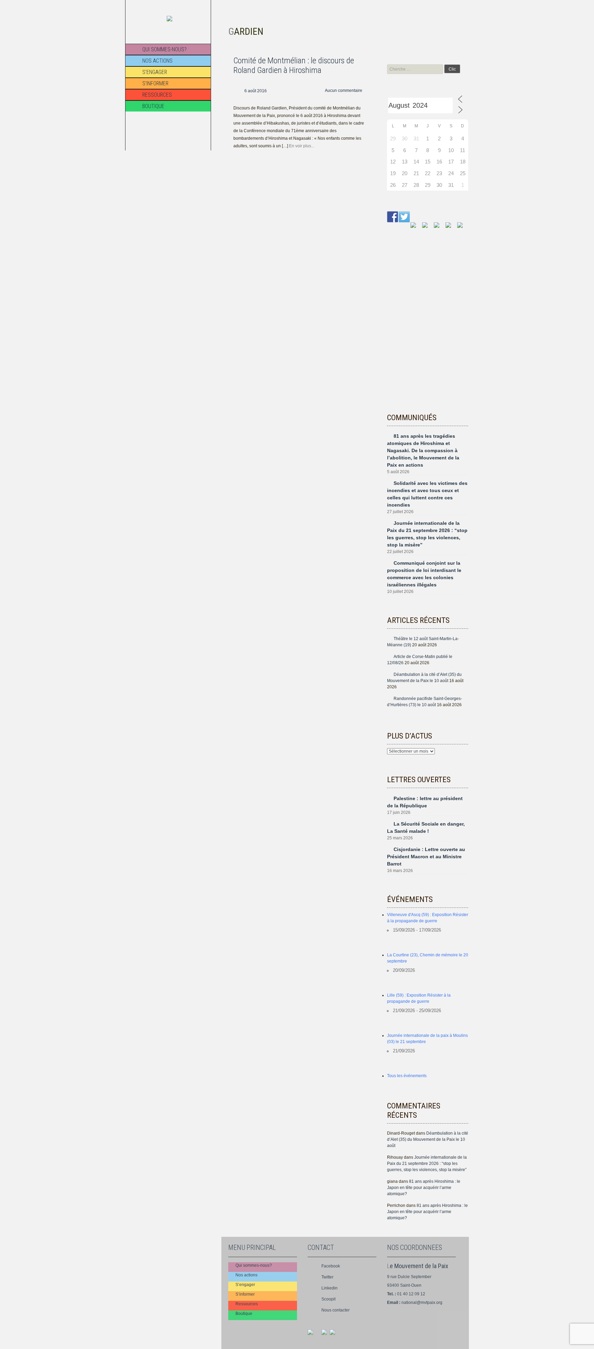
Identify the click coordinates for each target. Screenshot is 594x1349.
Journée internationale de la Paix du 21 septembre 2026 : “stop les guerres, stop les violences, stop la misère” (427, 1163)
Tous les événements (407, 1075)
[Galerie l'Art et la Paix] (415, 227)
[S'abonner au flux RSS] (427, 227)
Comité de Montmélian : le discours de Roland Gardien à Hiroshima (293, 65)
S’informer (155, 83)
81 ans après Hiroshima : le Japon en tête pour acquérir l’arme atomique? (423, 1187)
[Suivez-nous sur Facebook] (392, 216)
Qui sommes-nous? (164, 49)
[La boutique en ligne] (451, 227)
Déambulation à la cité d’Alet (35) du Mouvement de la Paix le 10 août (427, 1139)
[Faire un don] (462, 227)
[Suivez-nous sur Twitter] (404, 216)
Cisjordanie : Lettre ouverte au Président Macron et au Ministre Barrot (426, 857)
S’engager (154, 72)
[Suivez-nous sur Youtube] (439, 227)
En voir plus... (301, 146)
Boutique (153, 106)
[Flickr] (335, 1334)
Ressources (157, 95)
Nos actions (157, 60)
